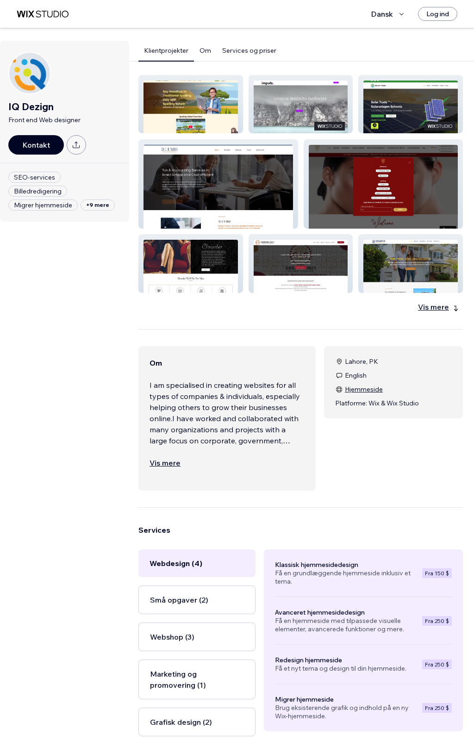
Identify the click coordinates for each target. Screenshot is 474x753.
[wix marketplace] (43, 14)
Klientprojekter (166, 50)
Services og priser (249, 50)
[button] (190, 104)
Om (205, 50)
